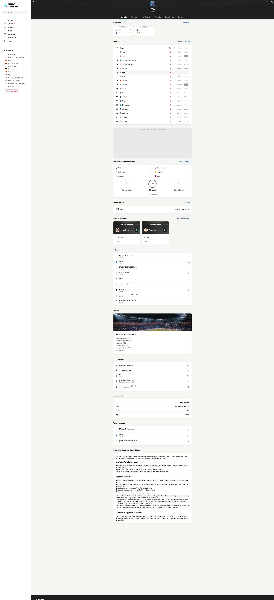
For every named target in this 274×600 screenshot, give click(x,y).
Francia (187, 415)
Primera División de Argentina (17, 83)
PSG (123, 72)
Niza (123, 93)
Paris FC (124, 97)
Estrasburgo (126, 105)
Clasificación (146, 17)
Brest (123, 76)
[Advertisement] (152, 144)
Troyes (124, 101)
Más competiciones (12, 91)
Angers (124, 117)
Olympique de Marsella (129, 60)
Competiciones (9, 50)
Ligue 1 (10, 75)
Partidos (134, 17)
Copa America (12, 86)
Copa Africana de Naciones (16, 57)
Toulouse (125, 113)
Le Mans (124, 81)
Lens (123, 52)
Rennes (124, 85)
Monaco (124, 68)
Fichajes (181, 17)
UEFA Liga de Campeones (15, 78)
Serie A (10, 72)
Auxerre (124, 121)
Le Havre (125, 109)
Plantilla (158, 17)
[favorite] (267, 2)
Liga (9, 60)
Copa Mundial (12, 54)
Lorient (124, 89)
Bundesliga (11, 69)
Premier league (12, 66)
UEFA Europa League (14, 80)
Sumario (124, 17)
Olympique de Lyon (127, 64)
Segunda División (13, 63)
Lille (123, 56)
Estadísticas (169, 17)
